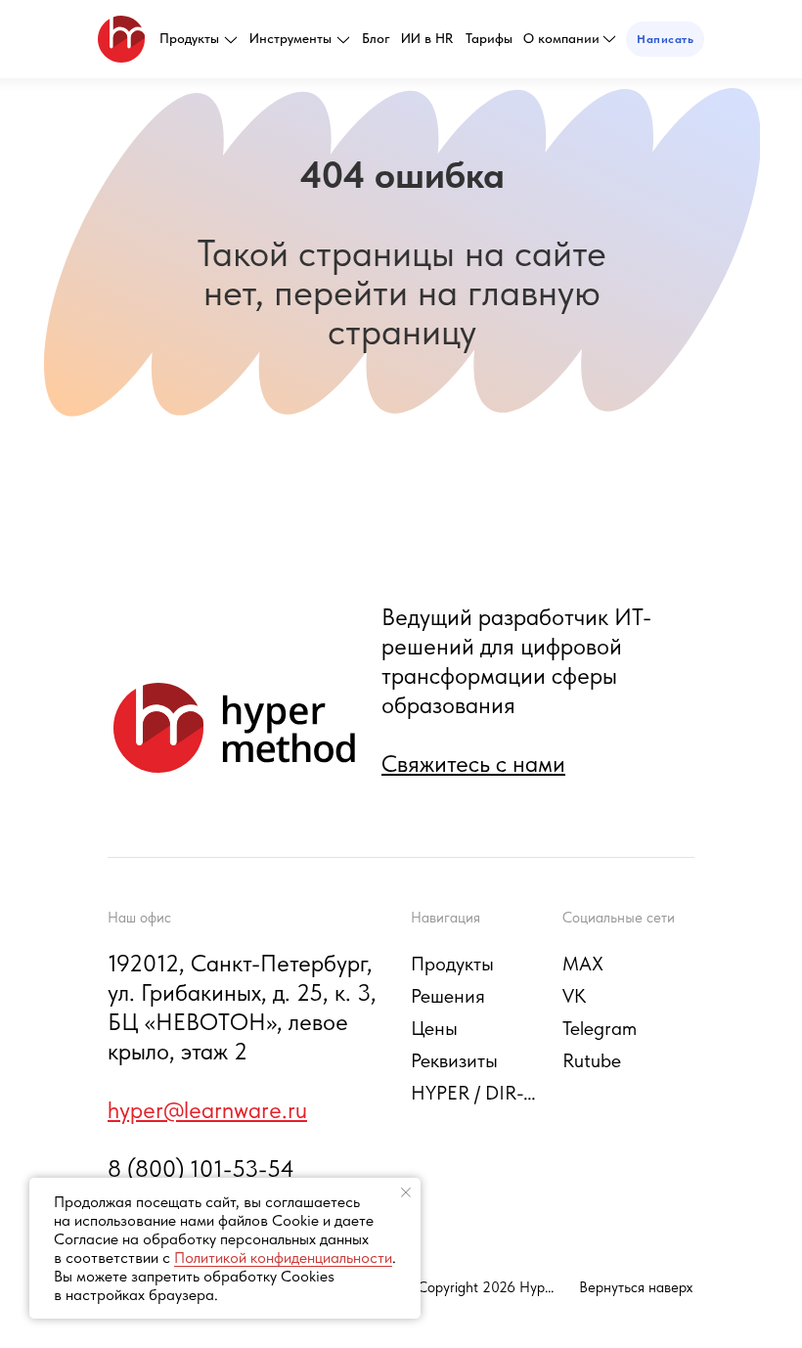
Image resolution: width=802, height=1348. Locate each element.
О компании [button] (561, 38)
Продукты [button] (189, 38)
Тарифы (489, 38)
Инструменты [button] (290, 38)
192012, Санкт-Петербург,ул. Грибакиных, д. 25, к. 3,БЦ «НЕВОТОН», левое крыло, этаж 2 (242, 1007)
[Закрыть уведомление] (406, 1192)
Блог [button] (376, 38)
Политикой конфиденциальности (283, 1257)
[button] (665, 39)
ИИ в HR (427, 38)
